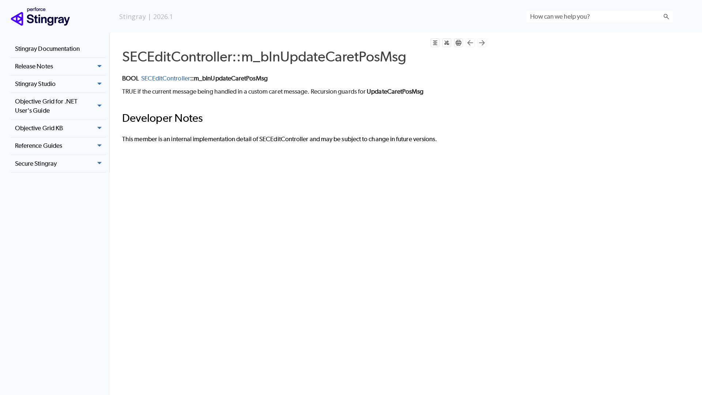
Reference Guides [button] (38, 145)
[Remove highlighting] (446, 42)
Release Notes (34, 66)
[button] (666, 16)
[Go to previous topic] (470, 42)
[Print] (458, 42)
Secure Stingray (36, 163)
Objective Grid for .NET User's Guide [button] (46, 106)
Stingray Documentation (47, 48)
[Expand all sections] (435, 42)
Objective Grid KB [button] (39, 128)
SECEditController (165, 78)
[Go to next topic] (482, 42)
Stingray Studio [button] (35, 83)
